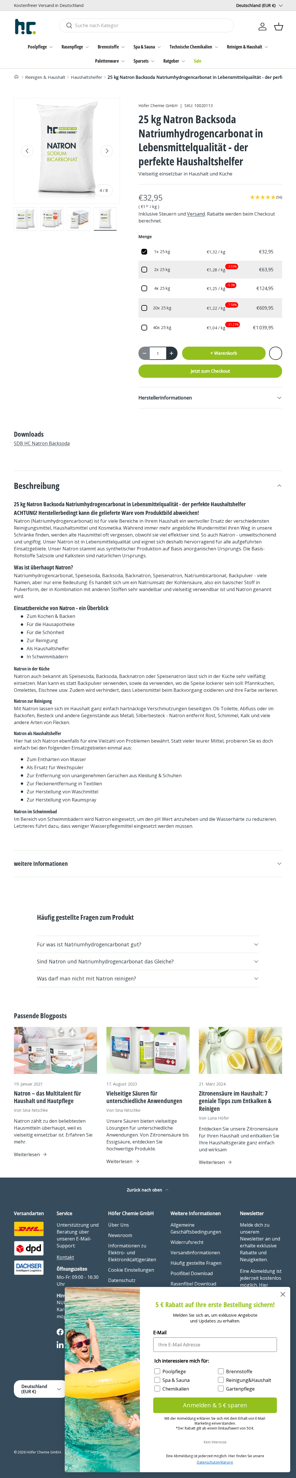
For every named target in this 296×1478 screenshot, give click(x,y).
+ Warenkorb (223, 353)
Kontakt (65, 1257)
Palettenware (107, 61)
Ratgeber (171, 61)
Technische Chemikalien (191, 47)
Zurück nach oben (145, 1190)
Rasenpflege (72, 47)
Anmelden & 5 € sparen (215, 1405)
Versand (196, 214)
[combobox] (147, 25)
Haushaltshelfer (86, 77)
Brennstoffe (108, 47)
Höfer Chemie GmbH (157, 105)
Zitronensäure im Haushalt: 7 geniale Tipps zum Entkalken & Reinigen (235, 1101)
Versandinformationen (195, 1252)
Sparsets (141, 61)
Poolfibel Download (192, 1273)
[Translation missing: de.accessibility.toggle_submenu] (50, 47)
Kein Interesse (215, 1442)
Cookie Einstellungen (131, 1270)
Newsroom (120, 1235)
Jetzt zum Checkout (210, 371)
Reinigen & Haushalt (244, 47)
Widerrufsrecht (187, 1242)
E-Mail (159, 1332)
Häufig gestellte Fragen (196, 1263)
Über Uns (118, 1225)
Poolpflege (37, 47)
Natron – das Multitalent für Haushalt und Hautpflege (47, 1097)
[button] (278, 26)
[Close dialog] (283, 1294)
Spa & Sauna (144, 47)
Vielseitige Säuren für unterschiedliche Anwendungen (144, 1097)
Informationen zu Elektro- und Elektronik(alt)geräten (132, 1252)
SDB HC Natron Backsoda (42, 443)
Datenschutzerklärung (215, 1462)
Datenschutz (122, 1280)
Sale (197, 61)
